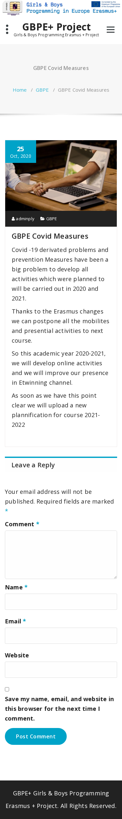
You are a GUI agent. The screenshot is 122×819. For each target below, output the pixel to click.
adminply (24, 219)
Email (15, 621)
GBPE (42, 89)
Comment (22, 524)
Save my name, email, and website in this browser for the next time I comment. (59, 708)
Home (20, 89)
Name (16, 587)
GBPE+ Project (56, 27)
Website (17, 655)
